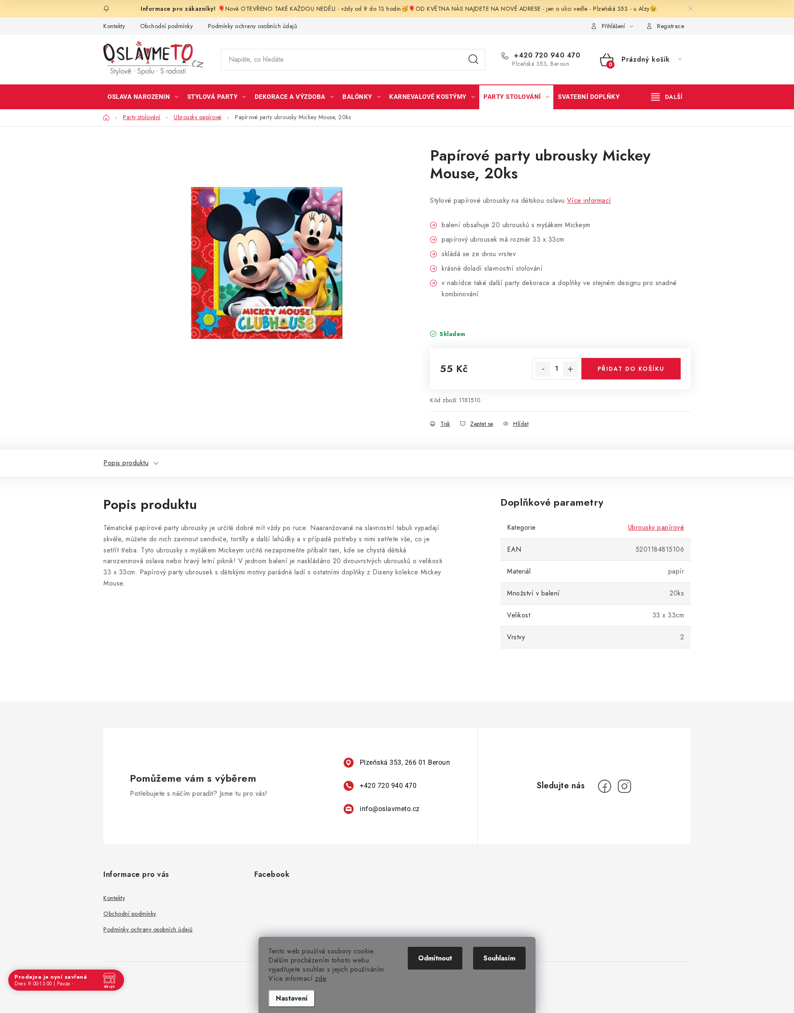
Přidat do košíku (631, 369)
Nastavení (292, 998)
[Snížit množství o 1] (543, 369)
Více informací (589, 200)
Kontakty (114, 26)
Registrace (670, 26)
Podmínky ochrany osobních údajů (252, 26)
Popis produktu (125, 463)
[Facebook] (604, 786)
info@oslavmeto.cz (390, 809)
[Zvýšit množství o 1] (570, 369)
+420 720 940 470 (546, 55)
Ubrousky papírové (656, 527)
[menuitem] (143, 96)
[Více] (667, 96)
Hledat (473, 59)
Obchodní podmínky (166, 26)
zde (320, 978)
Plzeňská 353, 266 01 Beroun (405, 762)
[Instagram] (624, 786)
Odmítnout (435, 958)
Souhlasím (499, 958)
